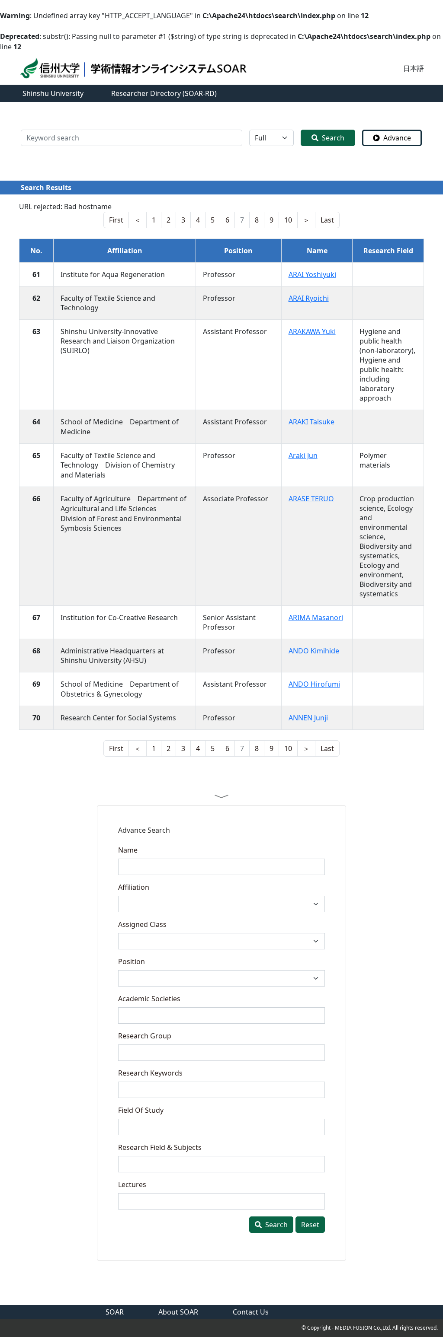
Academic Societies (149, 998)
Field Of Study (141, 1110)
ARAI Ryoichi (309, 298)
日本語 (413, 68)
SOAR (115, 1312)
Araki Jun (303, 455)
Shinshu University (52, 93)
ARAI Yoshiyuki (312, 274)
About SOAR (178, 1312)
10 (288, 220)
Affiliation (133, 887)
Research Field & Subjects (160, 1147)
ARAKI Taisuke (311, 422)
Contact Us (251, 1312)
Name (128, 850)
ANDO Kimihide (314, 651)
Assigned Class (142, 924)
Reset (310, 1224)
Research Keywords (150, 1073)
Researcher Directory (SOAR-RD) (164, 93)
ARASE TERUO (311, 498)
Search (333, 138)
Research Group (144, 1036)
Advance (397, 138)
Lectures (132, 1184)
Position (131, 961)
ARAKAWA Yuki (312, 331)
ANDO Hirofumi (314, 684)
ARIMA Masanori (316, 617)
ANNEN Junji (308, 718)
